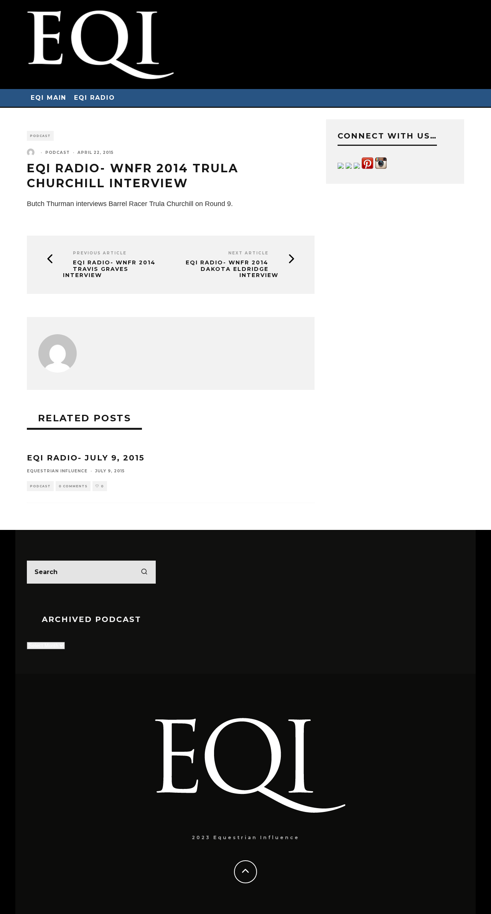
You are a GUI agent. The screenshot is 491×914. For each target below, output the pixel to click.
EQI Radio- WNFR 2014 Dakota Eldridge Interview (232, 269)
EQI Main (48, 97)
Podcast (40, 136)
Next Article (248, 253)
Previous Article (100, 253)
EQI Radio (94, 97)
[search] (144, 572)
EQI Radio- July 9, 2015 (86, 457)
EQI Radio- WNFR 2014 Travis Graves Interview (109, 269)
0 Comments (73, 486)
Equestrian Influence (57, 471)
